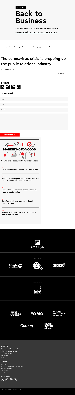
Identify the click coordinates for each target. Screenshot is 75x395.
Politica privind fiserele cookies (10, 349)
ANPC (2, 357)
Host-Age (71, 393)
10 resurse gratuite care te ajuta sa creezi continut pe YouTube (19, 213)
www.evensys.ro (17, 389)
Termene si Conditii (6, 353)
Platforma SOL (5, 355)
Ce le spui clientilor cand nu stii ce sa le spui (20, 169)
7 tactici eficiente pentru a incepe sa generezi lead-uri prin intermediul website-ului (20, 179)
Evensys (3, 364)
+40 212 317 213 (5, 371)
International (13, 47)
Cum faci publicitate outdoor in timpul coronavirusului (17, 202)
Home (3, 47)
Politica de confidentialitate (9, 351)
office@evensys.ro (6, 373)
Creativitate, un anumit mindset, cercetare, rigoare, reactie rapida (19, 191)
